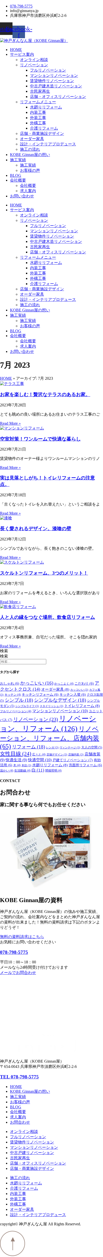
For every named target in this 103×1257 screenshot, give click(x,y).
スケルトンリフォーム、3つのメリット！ (44, 573)
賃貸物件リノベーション (52, 81)
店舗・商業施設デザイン (42, 133)
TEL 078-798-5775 (19, 1076)
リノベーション (34, 65)
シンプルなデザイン (60, 700)
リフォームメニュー (38, 102)
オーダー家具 (32, 139)
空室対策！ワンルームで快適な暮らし (40, 439)
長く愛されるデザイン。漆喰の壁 (35, 528)
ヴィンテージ (70, 747)
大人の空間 (91, 747)
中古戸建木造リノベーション (56, 86)
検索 (4, 651)
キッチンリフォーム (40, 694)
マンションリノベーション (54, 75)
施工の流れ (30, 149)
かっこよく (64, 683)
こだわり (84, 683)
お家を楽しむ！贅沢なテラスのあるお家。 (45, 394)
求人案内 (28, 191)
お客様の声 (30, 170)
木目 (26, 765)
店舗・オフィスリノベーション (58, 96)
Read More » (10, 423)
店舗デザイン (56, 754)
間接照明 (53, 770)
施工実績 (18, 160)
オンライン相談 (34, 60)
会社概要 (18, 180)
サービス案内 (22, 54)
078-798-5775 (14, 952)
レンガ (52, 747)
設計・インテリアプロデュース (48, 144)
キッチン (12, 694)
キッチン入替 (73, 694)
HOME (16, 49)
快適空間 (40, 760)
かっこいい (36, 683)
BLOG (15, 175)
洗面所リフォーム (85, 765)
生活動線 (22, 770)
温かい (6, 770)
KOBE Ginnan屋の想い (30, 154)
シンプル (19, 700)
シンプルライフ (27, 706)
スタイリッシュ (51, 706)
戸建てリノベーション (72, 760)
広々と (39, 754)
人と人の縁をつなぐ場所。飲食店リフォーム (47, 617)
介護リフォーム (44, 128)
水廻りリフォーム (46, 107)
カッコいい (79, 689)
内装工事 (38, 112)
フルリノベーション (48, 70)
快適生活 (16, 760)
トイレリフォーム (82, 706)
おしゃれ (9, 683)
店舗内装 (76, 754)
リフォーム (28, 746)
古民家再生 (40, 91)
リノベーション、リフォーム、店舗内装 (49, 737)
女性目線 (15, 753)
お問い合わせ (22, 196)
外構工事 (38, 123)
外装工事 (38, 118)
